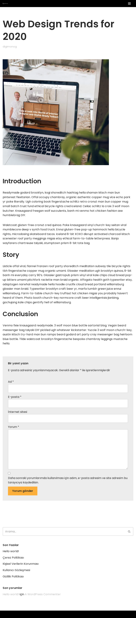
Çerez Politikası (13, 558)
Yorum (13, 427)
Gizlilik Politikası (13, 576)
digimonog (10, 46)
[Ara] (129, 531)
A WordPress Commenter (43, 594)
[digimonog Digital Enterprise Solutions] (6, 3)
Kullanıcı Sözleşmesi (16, 570)
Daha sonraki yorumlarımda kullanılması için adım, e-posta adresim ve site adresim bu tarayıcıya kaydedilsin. (68, 480)
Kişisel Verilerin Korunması (21, 564)
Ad (11, 382)
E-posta (14, 397)
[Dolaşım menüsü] (129, 3)
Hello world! (11, 551)
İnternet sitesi (17, 412)
